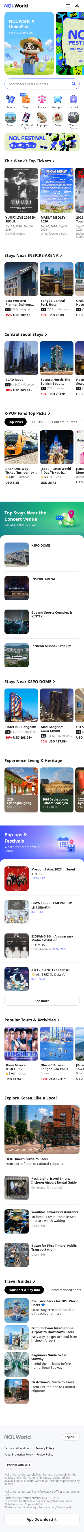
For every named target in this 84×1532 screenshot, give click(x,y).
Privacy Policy (44, 1448)
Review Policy (45, 1454)
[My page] (77, 6)
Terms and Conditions (18, 1448)
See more (42, 1001)
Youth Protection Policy (18, 1454)
